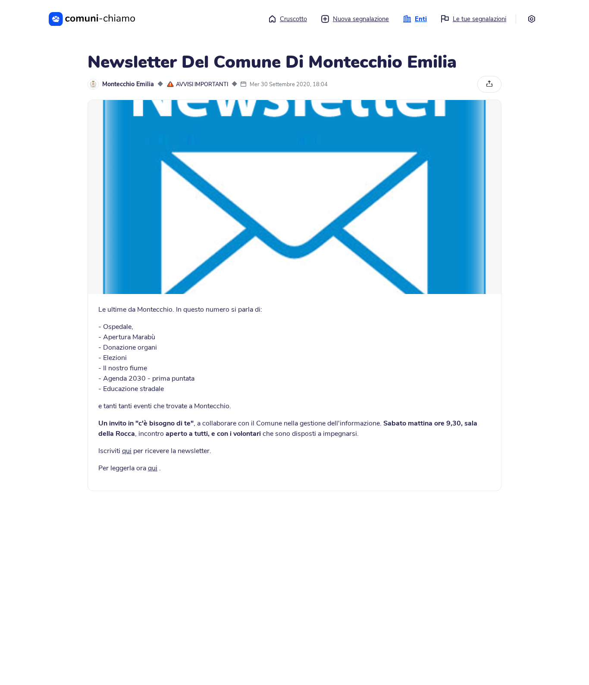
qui (127, 451)
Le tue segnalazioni (479, 19)
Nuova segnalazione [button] (361, 19)
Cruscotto (293, 19)
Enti (421, 19)
